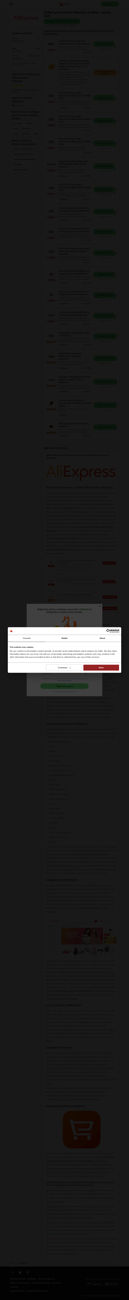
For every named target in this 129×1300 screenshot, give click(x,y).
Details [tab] (64, 638)
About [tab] (102, 638)
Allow (101, 668)
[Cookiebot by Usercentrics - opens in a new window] (108, 631)
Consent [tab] (26, 638)
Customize (62, 668)
